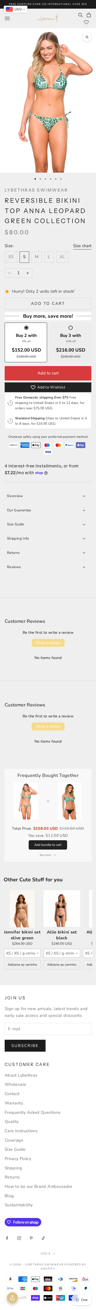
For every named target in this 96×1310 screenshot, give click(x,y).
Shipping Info (18, 538)
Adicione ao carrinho (22, 964)
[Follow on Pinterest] (31, 1238)
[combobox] (22, 953)
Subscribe (25, 1045)
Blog (9, 1196)
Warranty (14, 1103)
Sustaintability (19, 1205)
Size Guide (15, 524)
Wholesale (15, 1084)
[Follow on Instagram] (19, 1238)
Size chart (82, 246)
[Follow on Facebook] (7, 1238)
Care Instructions (21, 1131)
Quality (12, 1121)
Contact (12, 1093)
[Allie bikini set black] (62, 908)
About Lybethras (21, 1075)
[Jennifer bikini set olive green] (22, 908)
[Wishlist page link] (86, 22)
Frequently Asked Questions (33, 1112)
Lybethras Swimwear (36, 190)
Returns (13, 552)
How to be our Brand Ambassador (38, 1186)
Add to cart (48, 303)
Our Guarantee (19, 510)
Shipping (13, 1168)
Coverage (14, 1140)
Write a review (48, 642)
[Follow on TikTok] (43, 1238)
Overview (15, 496)
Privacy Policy (18, 1158)
